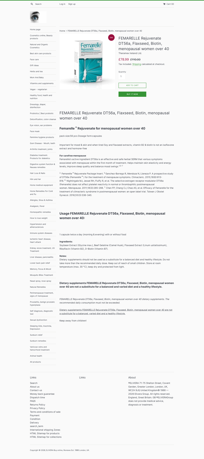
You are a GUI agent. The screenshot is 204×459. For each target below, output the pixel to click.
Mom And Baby (37, 77)
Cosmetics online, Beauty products (41, 37)
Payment (34, 415)
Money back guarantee (42, 394)
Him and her (35, 179)
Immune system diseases (41, 233)
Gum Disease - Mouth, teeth (42, 143)
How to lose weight (38, 218)
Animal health (36, 356)
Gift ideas (34, 65)
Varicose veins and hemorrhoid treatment (40, 348)
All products (35, 362)
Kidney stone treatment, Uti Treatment (42, 249)
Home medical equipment (41, 185)
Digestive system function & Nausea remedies (42, 165)
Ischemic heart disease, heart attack (40, 240)
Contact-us (36, 390)
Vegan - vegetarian (38, 89)
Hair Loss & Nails (37, 173)
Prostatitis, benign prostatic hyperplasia (42, 303)
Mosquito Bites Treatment (41, 275)
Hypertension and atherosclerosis (38, 225)
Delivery (34, 422)
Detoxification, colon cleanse (43, 119)
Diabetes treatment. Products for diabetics (40, 156)
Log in (62, 4)
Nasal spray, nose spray (40, 281)
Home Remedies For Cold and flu (41, 192)
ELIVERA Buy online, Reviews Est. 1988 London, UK (67, 450)
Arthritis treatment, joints (41, 149)
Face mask (35, 131)
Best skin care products (40, 53)
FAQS (33, 401)
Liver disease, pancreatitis (41, 257)
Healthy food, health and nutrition (41, 97)
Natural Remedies (38, 287)
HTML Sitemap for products (45, 433)
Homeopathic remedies (40, 212)
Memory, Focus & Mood (40, 269)
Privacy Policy (37, 408)
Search (33, 383)
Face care (34, 59)
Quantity (122, 72)
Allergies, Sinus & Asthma (41, 200)
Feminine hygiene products (42, 137)
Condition (35, 419)
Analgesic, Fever (37, 206)
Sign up (71, 4)
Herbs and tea (36, 71)
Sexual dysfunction (38, 320)
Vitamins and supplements (41, 83)
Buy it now (132, 94)
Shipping (136, 64)
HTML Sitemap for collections (46, 437)
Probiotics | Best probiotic (41, 113)
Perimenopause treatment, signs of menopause (41, 294)
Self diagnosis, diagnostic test (41, 312)
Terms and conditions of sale (45, 412)
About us (34, 386)
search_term (36, 426)
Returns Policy (37, 404)
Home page (35, 29)
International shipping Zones (45, 430)
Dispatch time (37, 397)
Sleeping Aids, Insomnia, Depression (41, 327)
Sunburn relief (36, 335)
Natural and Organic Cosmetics (39, 46)
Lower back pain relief (40, 263)
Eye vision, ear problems (41, 125)
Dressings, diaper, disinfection (38, 106)
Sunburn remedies (38, 341)
